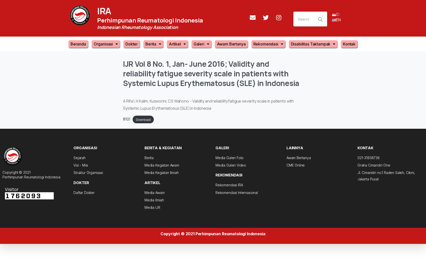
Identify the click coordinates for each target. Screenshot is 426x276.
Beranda (78, 44)
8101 (126, 119)
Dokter (131, 44)
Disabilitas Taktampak (311, 44)
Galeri (199, 44)
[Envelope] (253, 17)
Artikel (175, 44)
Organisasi (103, 44)
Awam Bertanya (231, 44)
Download (143, 119)
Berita (150, 44)
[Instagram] (279, 17)
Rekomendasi (265, 44)
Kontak (349, 44)
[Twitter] (266, 17)
